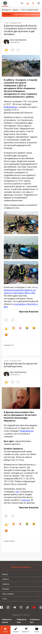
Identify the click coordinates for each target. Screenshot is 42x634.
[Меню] (38, 3)
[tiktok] (27, 607)
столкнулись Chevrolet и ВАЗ (21, 305)
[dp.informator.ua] (5, 3)
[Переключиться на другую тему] (27, 3)
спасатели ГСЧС (9, 345)
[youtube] (34, 607)
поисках (25, 500)
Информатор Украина (6, 620)
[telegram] (14, 607)
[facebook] (1, 607)
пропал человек (9, 541)
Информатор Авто (35, 620)
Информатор (10, 107)
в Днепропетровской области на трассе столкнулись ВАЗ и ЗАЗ (20, 290)
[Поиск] (33, 3)
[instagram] (8, 607)
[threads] (40, 607)
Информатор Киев (21, 620)
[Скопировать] (18, 49)
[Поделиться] (12, 49)
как (17, 491)
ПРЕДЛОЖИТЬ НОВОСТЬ (21, 567)
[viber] (21, 607)
